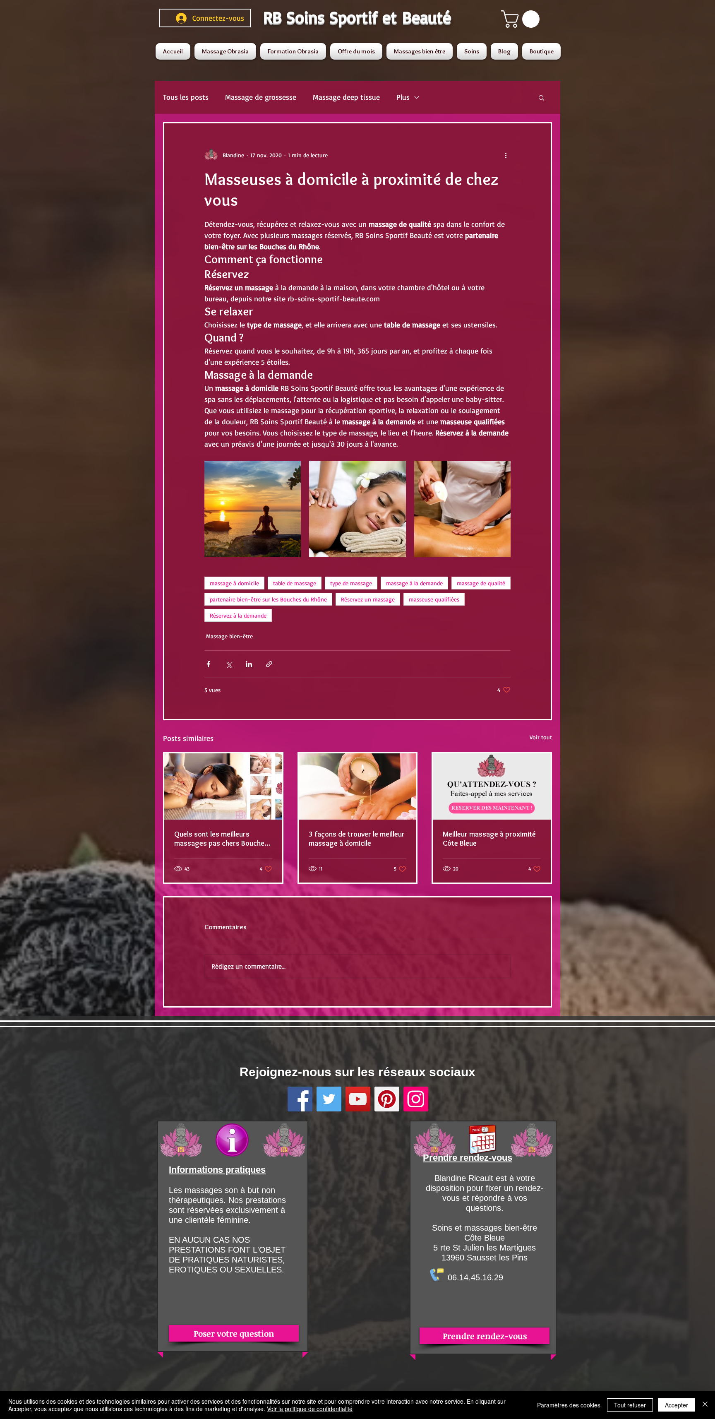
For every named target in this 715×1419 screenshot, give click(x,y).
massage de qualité (481, 583)
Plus (403, 96)
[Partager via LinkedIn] (249, 664)
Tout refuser (630, 1405)
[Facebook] (300, 1099)
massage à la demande (414, 583)
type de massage (351, 583)
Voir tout (541, 737)
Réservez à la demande (238, 615)
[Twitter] (329, 1099)
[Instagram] (415, 1099)
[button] (522, 19)
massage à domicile (234, 583)
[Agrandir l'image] (252, 509)
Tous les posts (186, 96)
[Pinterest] (386, 1099)
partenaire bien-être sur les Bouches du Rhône (268, 599)
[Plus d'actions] (506, 155)
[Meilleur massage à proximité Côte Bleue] (492, 786)
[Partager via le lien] (269, 664)
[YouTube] (358, 1099)
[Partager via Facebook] (208, 664)
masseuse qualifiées (434, 599)
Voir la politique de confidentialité (310, 1409)
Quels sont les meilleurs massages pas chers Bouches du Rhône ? (221, 839)
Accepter (676, 1405)
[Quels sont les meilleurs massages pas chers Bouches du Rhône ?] (223, 786)
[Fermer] (705, 1404)
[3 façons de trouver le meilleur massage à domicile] (358, 786)
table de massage (294, 583)
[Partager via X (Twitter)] (229, 664)
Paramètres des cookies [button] (568, 1405)
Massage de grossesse (260, 96)
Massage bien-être (229, 636)
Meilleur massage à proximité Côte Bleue (489, 839)
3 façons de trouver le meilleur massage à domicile (357, 839)
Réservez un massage (368, 599)
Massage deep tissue (346, 96)
